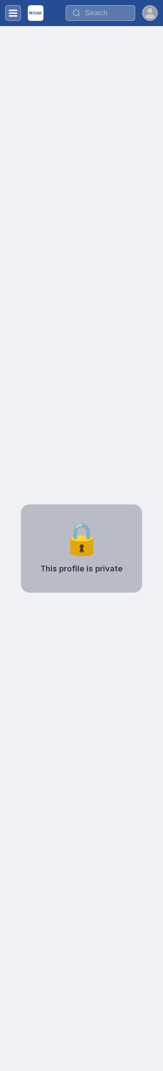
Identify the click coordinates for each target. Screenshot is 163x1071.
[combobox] (100, 13)
